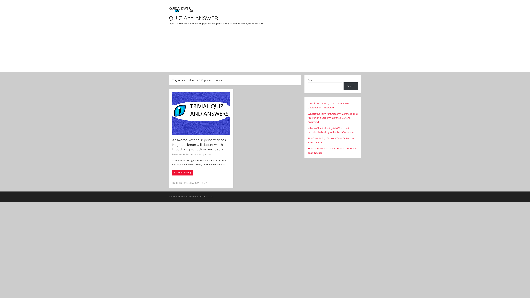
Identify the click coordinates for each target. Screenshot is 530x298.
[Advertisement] (265, 51)
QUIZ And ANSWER (193, 18)
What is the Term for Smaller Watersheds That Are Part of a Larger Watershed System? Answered (333, 117)
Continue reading (182, 172)
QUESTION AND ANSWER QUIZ (191, 183)
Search (311, 80)
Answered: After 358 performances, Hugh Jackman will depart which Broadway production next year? (199, 144)
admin (208, 154)
